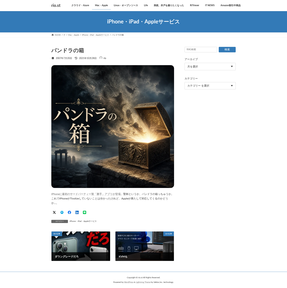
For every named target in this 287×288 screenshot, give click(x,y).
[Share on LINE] (85, 212)
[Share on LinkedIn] (77, 212)
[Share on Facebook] (69, 212)
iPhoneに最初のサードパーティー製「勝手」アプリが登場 (86, 194)
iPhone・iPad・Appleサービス (83, 221)
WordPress (128, 282)
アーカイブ (191, 59)
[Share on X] (54, 212)
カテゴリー (191, 78)
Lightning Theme (143, 282)
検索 (227, 49)
